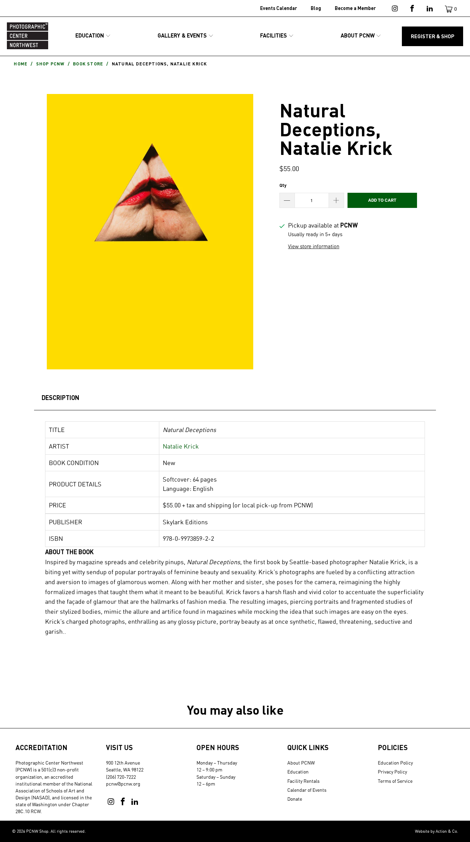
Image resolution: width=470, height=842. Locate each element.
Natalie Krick (181, 446)
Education (298, 772)
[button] (93, 36)
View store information (313, 246)
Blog (316, 8)
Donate (294, 799)
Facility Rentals (303, 781)
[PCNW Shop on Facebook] (412, 9)
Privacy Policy (392, 772)
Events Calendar (278, 8)
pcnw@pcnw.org (123, 784)
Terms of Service (395, 781)
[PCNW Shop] (27, 36)
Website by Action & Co (436, 831)
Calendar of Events (307, 790)
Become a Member (355, 8)
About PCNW (301, 763)
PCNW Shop (37, 831)
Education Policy (395, 763)
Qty (282, 185)
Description (60, 397)
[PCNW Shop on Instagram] (394, 9)
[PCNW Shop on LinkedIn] (429, 9)
